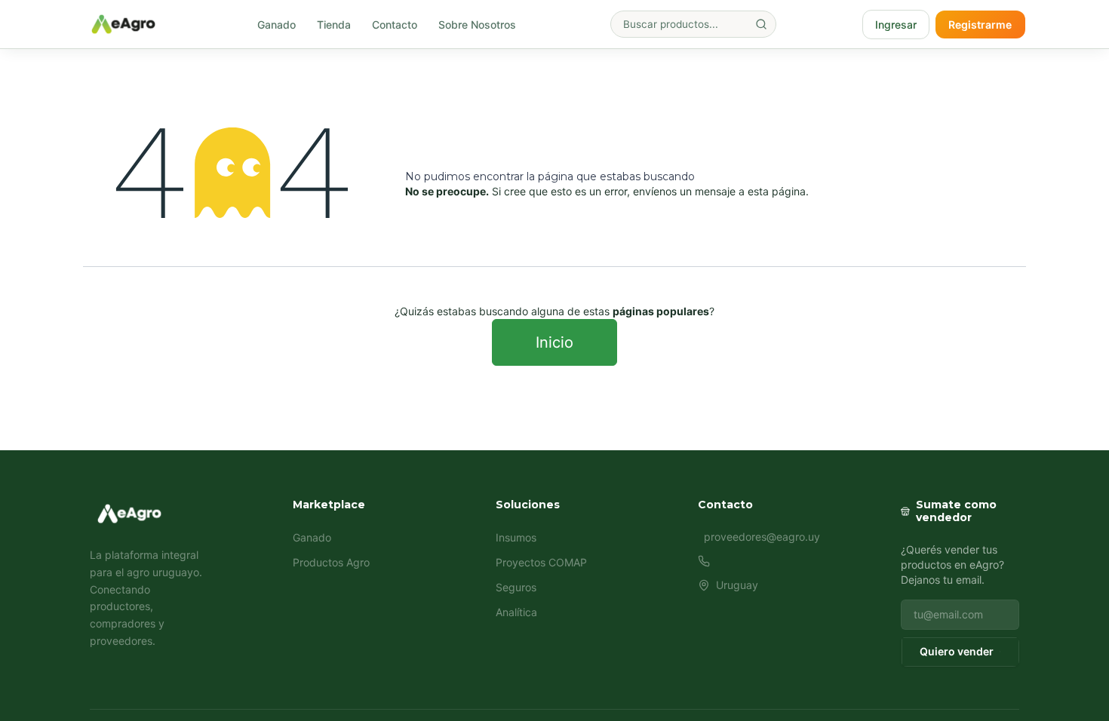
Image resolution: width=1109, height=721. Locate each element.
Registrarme (980, 24)
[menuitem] (276, 24)
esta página (777, 191)
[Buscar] (761, 24)
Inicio (554, 342)
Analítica (516, 612)
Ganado (312, 537)
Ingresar (896, 24)
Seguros (516, 587)
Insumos (516, 537)
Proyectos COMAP (541, 562)
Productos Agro (331, 562)
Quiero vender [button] (957, 651)
